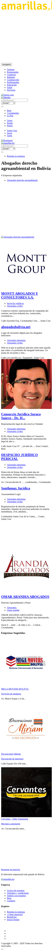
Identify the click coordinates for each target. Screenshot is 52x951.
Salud (9, 87)
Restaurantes (12, 72)
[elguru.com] (7, 95)
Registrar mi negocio (10, 869)
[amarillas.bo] (7, 879)
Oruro (9, 120)
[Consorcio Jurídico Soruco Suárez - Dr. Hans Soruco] (26, 408)
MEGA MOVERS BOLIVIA (15, 689)
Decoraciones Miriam (11, 754)
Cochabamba (13, 113)
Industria (11, 77)
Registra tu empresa (16, 156)
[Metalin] (5, 97)
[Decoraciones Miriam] (26, 751)
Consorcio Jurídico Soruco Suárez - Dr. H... (21, 416)
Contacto (11, 901)
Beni (9, 110)
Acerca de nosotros (15, 890)
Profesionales (13, 82)
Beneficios (12, 917)
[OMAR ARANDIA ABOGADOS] (26, 590)
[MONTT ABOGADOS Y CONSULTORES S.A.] (26, 287)
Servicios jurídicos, (15, 303)
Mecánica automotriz (10, 824)
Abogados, (12, 607)
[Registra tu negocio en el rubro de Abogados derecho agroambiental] (17, 237)
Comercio (11, 74)
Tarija (9, 135)
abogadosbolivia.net (15, 327)
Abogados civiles (15, 306)
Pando (10, 123)
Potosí (10, 125)
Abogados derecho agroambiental (22, 180)
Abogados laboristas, (16, 340)
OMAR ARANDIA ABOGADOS (25, 597)
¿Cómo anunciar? (15, 914)
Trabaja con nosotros (16, 895)
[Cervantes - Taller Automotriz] (26, 816)
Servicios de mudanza (11, 694)
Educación (12, 85)
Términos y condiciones (18, 893)
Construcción (13, 80)
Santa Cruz (12, 130)
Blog (9, 898)
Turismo (10, 69)
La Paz (10, 115)
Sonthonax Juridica (15, 488)
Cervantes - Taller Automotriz (14, 819)
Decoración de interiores (12, 759)
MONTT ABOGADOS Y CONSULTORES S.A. (19, 295)
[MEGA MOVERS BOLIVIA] (26, 686)
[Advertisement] (26, 36)
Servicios (11, 90)
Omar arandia (13, 610)
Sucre (9, 133)
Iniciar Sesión (13, 919)
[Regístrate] (26, 140)
